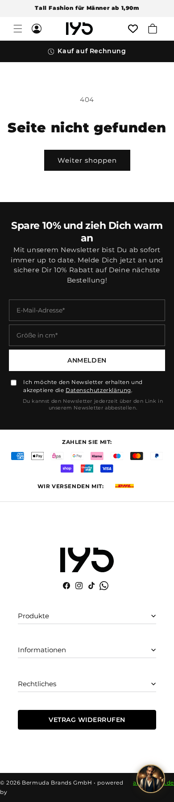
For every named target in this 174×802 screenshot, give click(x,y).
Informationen (42, 650)
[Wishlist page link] (133, 29)
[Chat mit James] (151, 778)
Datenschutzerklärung (98, 390)
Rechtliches (37, 684)
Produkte (33, 616)
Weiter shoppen (87, 160)
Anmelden (86, 360)
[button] (18, 28)
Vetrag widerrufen (87, 720)
